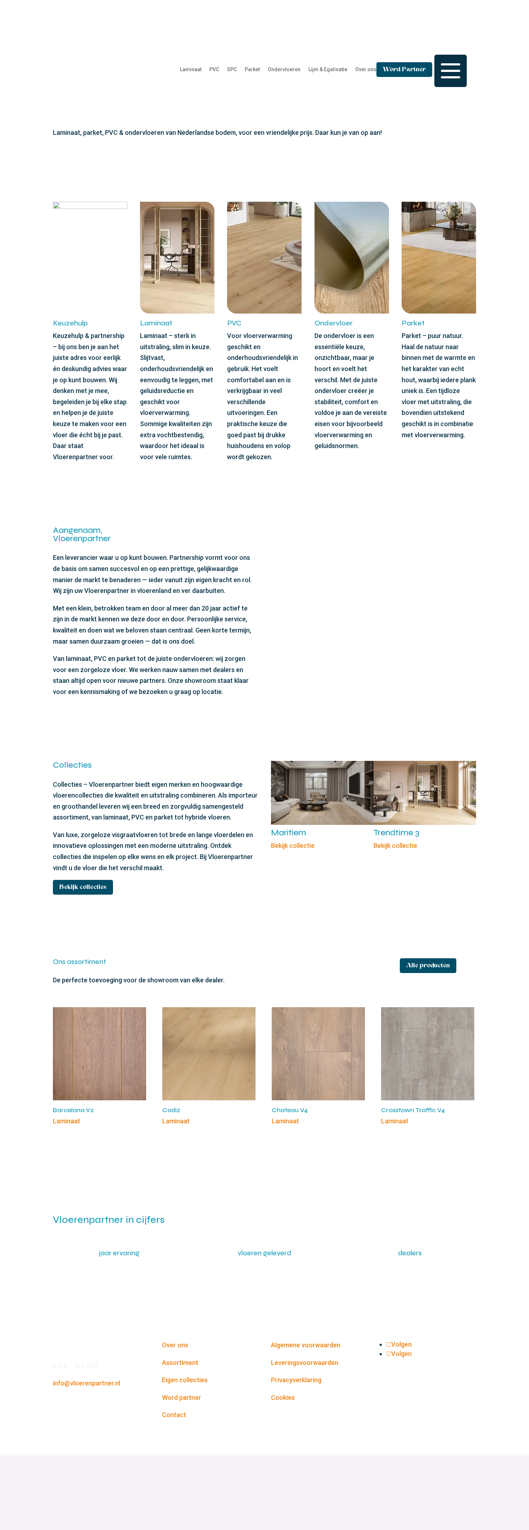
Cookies (283, 1397)
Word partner (181, 1397)
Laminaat (191, 69)
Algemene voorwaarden (305, 1345)
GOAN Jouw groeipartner (286, 1492)
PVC (214, 69)
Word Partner (404, 69)
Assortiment (180, 1362)
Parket (252, 69)
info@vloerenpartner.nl (86, 1383)
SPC (232, 69)
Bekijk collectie (293, 845)
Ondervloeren (284, 69)
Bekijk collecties (83, 887)
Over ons (365, 69)
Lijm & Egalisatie (327, 69)
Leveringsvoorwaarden (304, 1362)
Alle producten (428, 965)
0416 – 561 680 (76, 1365)
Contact (174, 1415)
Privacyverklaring (296, 1380)
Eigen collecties (185, 1380)
